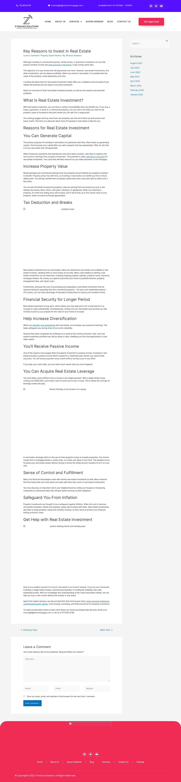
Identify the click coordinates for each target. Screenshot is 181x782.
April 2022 (135, 81)
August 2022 (136, 63)
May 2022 (134, 76)
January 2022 (136, 94)
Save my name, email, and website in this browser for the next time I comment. (61, 696)
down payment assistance (97, 601)
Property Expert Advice (51, 55)
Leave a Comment (31, 55)
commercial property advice (35, 604)
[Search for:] (150, 43)
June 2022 (135, 72)
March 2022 (135, 85)
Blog (110, 21)
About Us (60, 21)
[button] (151, 22)
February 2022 (137, 90)
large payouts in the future (59, 65)
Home (48, 21)
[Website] (97, 689)
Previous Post (29, 630)
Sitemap (140, 762)
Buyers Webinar (94, 21)
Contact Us (124, 21)
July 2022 (134, 67)
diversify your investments (43, 325)
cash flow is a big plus (95, 156)
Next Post (106, 630)
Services (74, 21)
